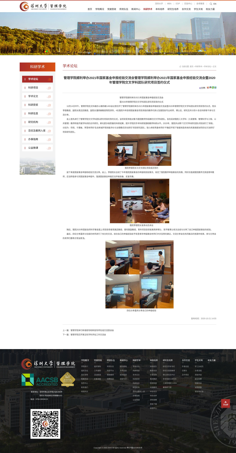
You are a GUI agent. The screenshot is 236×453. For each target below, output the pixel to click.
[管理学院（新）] (43, 6)
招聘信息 (110, 379)
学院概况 (99, 9)
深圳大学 (159, 4)
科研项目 (33, 87)
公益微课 (33, 148)
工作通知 (97, 371)
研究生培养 (173, 9)
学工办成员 (199, 366)
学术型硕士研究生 (170, 379)
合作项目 (185, 375)
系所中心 (84, 383)
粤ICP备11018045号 (134, 448)
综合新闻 (123, 366)
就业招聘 (198, 379)
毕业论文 (153, 391)
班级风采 (198, 383)
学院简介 (84, 366)
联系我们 (84, 387)
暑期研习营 (167, 387)
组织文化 (84, 371)
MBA (169, 4)
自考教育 (200, 4)
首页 (90, 9)
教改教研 (153, 379)
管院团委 (198, 387)
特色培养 (153, 396)
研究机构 (33, 122)
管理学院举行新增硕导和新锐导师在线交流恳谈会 (92, 330)
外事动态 (185, 366)
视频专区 (123, 379)
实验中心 (188, 4)
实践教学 (153, 387)
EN (215, 4)
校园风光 (84, 391)
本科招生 (153, 366)
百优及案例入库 (36, 130)
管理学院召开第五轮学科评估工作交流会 (88, 335)
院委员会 (84, 379)
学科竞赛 (153, 400)
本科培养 (159, 9)
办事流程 (97, 379)
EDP (178, 4)
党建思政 (111, 9)
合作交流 (186, 9)
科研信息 (33, 113)
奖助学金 (198, 375)
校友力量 (210, 9)
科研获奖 (33, 105)
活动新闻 (97, 375)
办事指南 (33, 139)
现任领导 (84, 375)
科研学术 (147, 9)
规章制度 (153, 383)
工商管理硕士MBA (170, 383)
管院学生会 (199, 391)
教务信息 (153, 371)
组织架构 (97, 366)
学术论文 (33, 96)
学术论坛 (33, 79)
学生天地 (198, 9)
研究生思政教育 (169, 371)
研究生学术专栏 (169, 366)
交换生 (184, 371)
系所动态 (123, 371)
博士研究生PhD (169, 375)
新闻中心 (135, 9)
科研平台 (110, 371)
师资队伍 (123, 9)
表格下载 (153, 404)
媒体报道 (123, 375)
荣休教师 (110, 375)
